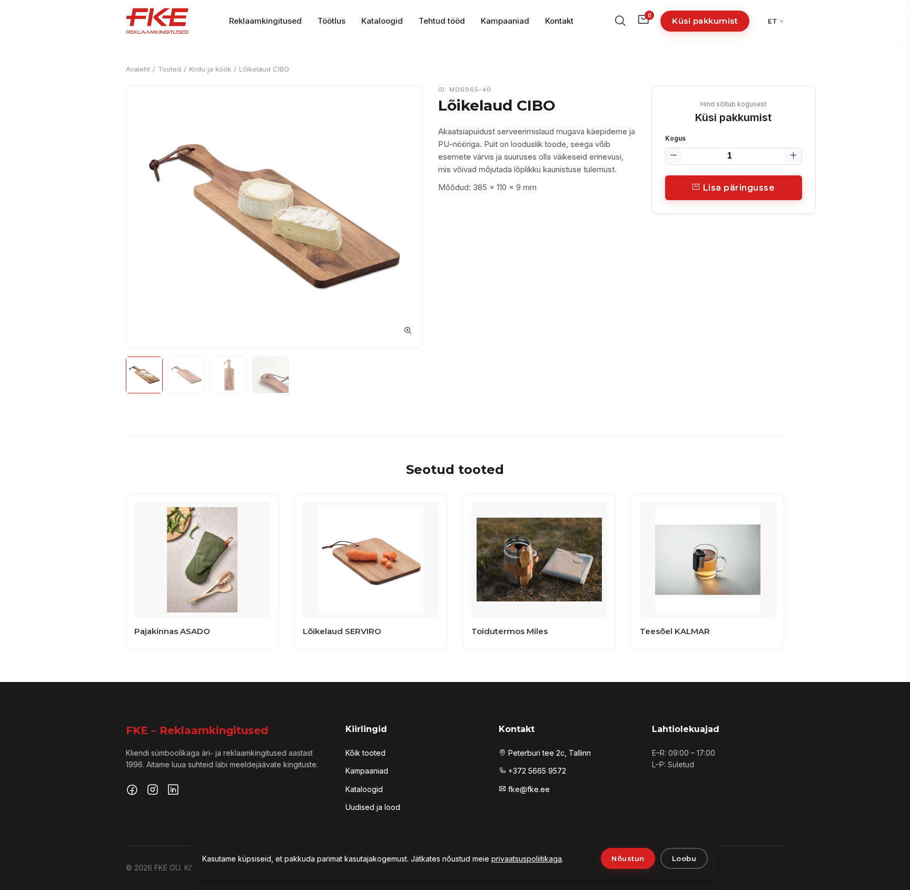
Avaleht (138, 69)
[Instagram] (152, 791)
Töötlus (331, 21)
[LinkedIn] (173, 791)
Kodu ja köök (210, 69)
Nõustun (628, 858)
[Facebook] (132, 791)
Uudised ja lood (372, 807)
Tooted (169, 69)
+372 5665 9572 (536, 770)
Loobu (684, 858)
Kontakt (559, 21)
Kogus (675, 138)
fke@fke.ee (528, 789)
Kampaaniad (505, 21)
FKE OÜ (167, 867)
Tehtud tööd (442, 21)
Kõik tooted (365, 752)
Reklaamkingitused (265, 21)
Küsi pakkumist (705, 21)
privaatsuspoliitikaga (526, 858)
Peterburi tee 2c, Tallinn (548, 752)
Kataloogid (382, 21)
